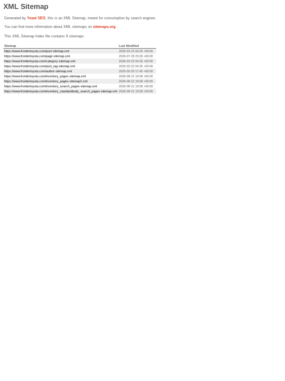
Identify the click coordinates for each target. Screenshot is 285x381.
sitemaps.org (104, 27)
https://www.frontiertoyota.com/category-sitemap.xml (39, 61)
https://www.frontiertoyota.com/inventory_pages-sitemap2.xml (45, 81)
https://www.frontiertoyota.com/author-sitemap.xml (38, 71)
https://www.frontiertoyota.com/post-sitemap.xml (36, 51)
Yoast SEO (36, 18)
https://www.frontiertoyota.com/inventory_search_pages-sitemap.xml (50, 86)
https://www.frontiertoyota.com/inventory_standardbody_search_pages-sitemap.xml (60, 91)
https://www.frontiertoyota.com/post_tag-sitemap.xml (39, 66)
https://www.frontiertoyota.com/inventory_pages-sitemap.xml (45, 76)
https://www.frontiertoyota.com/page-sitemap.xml (37, 56)
